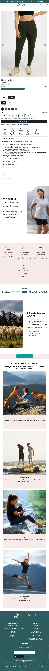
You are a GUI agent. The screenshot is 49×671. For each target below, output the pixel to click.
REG (9, 102)
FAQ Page (13, 629)
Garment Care (13, 631)
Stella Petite (10, 9)
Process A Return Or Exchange (13, 627)
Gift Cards (13, 632)
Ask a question (6, 179)
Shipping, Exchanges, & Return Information (13, 628)
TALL (15, 102)
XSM (4, 115)
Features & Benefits (8, 139)
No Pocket (11, 97)
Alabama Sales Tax (35, 636)
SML (10, 115)
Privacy (21, 667)
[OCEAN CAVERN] (12, 109)
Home (3, 9)
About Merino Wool (35, 627)
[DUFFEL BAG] (9, 109)
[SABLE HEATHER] (16, 109)
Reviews (3, 86)
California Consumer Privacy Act (36, 638)
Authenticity (13, 635)
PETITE (4, 102)
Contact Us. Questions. (13, 625)
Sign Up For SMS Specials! (36, 629)
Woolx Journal (36, 631)
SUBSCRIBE (18, 656)
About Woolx (36, 628)
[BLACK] (2, 109)
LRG (22, 115)
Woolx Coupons (36, 634)
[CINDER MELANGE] (6, 109)
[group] (24, 131)
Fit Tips (4, 175)
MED (16, 115)
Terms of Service (30, 667)
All (6, 9)
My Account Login (36, 635)
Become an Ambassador (36, 639)
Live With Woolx (13, 636)
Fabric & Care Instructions (10, 167)
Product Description (8, 171)
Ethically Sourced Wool (36, 632)
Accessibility (36, 625)
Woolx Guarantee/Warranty (13, 634)
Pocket (3, 97)
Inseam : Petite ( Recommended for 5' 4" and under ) (13, 100)
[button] (3, 45)
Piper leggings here (35, 147)
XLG (28, 115)
